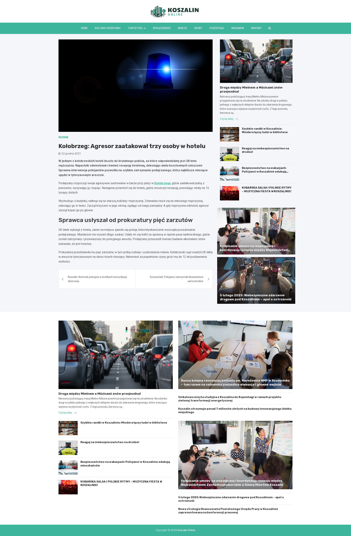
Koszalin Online (186, 530)
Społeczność (162, 28)
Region (63, 137)
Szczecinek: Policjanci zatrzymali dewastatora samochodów (176, 278)
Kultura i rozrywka (107, 28)
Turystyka (135, 28)
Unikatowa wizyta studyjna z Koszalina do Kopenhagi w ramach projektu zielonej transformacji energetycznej (229, 398)
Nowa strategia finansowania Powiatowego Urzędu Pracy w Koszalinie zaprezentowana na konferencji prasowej (228, 510)
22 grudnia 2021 (71, 153)
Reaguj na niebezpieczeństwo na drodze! (109, 442)
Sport (198, 28)
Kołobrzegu (162, 183)
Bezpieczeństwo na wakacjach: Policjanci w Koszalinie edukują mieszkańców (264, 171)
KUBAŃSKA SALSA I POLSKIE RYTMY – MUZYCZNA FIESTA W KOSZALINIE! (266, 189)
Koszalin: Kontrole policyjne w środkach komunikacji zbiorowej (97, 278)
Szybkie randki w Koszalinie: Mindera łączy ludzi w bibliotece (265, 130)
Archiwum (237, 28)
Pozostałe (217, 28)
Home (84, 28)
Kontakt (256, 28)
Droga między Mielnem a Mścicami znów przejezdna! (99, 393)
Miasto (182, 28)
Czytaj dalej (227, 118)
